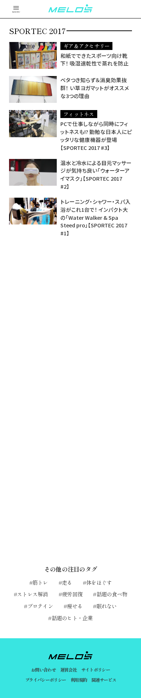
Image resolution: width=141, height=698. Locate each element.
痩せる (74, 606)
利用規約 (78, 680)
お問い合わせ (43, 670)
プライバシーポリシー (45, 680)
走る (67, 582)
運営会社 (68, 670)
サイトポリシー (95, 670)
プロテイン (40, 606)
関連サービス (103, 680)
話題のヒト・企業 (72, 618)
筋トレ (40, 582)
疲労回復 (72, 594)
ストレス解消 (32, 594)
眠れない (107, 606)
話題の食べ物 (112, 594)
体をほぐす (99, 582)
